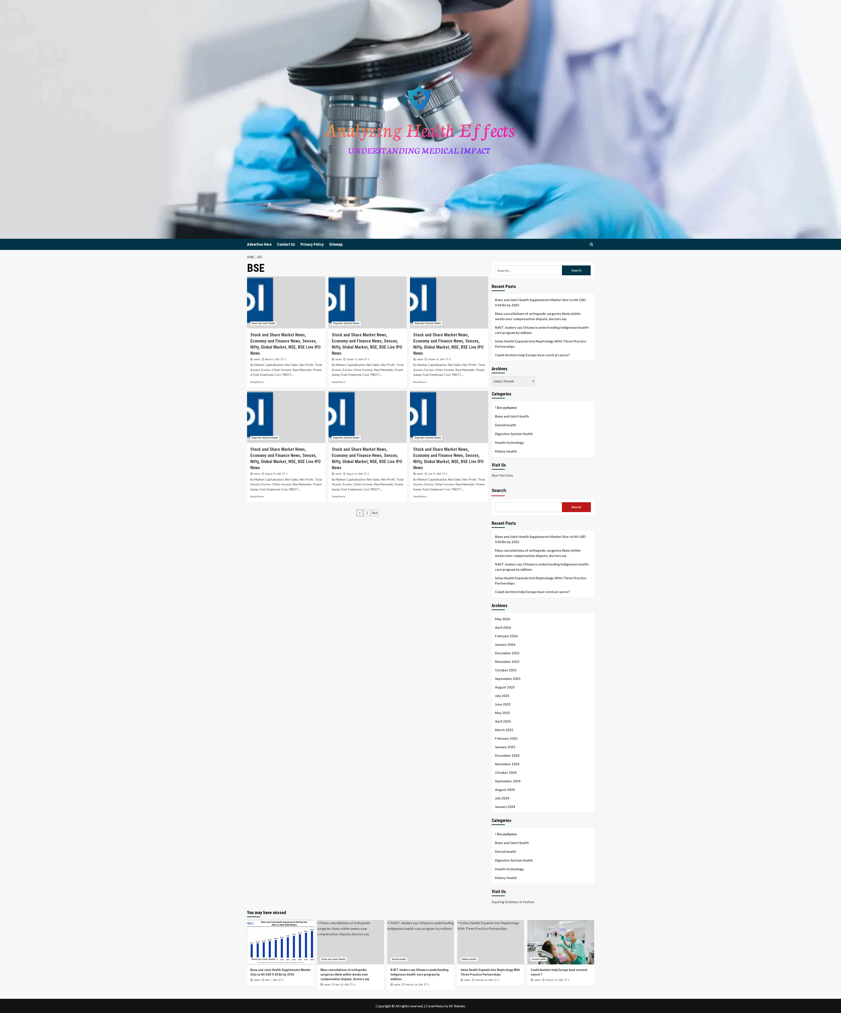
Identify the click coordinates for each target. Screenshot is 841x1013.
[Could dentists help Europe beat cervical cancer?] (560, 942)
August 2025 (505, 687)
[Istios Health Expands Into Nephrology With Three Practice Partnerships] (490, 942)
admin (257, 359)
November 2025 (507, 662)
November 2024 (507, 764)
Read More (257, 382)
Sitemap (336, 244)
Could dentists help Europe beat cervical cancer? (532, 355)
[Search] (591, 244)
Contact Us (286, 244)
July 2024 (502, 798)
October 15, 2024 (355, 359)
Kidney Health (506, 451)
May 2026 (502, 619)
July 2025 (502, 696)
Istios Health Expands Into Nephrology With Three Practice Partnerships (540, 343)
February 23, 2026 (484, 980)
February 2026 (506, 636)
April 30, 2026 (342, 984)
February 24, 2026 (414, 984)
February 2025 (506, 738)
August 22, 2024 (273, 473)
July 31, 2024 (434, 473)
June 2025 (503, 704)
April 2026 (503, 627)
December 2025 (507, 653)
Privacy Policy (312, 244)
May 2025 (502, 713)
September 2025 (508, 679)
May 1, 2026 (271, 980)
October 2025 (506, 670)
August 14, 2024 (354, 473)
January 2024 (505, 807)
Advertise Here (259, 244)
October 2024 (506, 772)
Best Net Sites (502, 475)
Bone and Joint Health (263, 323)
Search (499, 490)
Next (375, 513)
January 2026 (505, 644)
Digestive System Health (346, 323)
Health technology (509, 442)
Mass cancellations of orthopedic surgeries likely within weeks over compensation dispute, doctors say (538, 316)
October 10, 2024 (436, 359)
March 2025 (504, 730)
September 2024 (508, 781)
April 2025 (503, 721)
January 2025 (505, 747)
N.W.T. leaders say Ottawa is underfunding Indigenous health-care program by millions (542, 330)
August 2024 (505, 790)
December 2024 (507, 755)
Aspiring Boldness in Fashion (513, 902)
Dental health (505, 425)
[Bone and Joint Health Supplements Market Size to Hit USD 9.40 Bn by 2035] (280, 942)
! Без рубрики (506, 407)
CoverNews (435, 1006)
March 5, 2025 (272, 359)
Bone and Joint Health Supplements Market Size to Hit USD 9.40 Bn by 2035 (540, 302)
